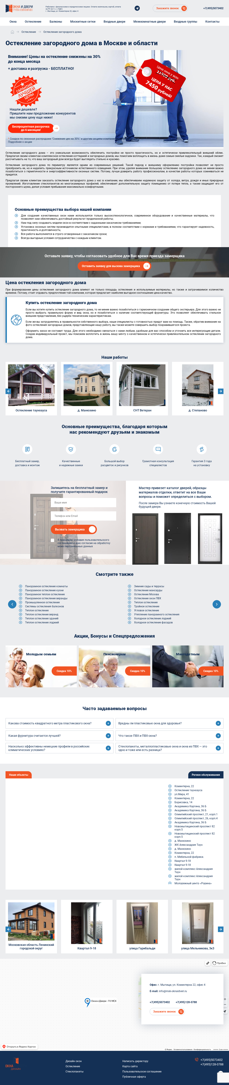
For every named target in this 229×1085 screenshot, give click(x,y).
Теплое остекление (37, 602)
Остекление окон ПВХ (38, 598)
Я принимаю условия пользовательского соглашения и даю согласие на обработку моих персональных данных (84, 543)
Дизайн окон (74, 1061)
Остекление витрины (147, 614)
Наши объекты (18, 774)
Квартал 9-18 (183, 860)
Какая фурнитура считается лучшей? (34, 735)
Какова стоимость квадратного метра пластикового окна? (50, 723)
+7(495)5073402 (213, 8)
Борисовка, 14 (183, 802)
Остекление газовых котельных (154, 618)
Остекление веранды (147, 602)
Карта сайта (130, 1066)
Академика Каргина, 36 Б (190, 806)
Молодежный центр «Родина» (193, 883)
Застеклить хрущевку (147, 586)
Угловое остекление (37, 610)
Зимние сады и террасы (40, 586)
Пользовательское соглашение (141, 1071)
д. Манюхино (183, 840)
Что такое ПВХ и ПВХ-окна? (137, 735)
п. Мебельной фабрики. (189, 856)
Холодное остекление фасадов (44, 622)
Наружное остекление (147, 594)
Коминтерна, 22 (184, 786)
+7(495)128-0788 (186, 1002)
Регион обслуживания (206, 774)
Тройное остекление (37, 606)
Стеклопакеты (74, 1071)
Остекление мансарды (39, 590)
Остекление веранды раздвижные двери (159, 606)
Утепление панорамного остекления (47, 614)
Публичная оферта (134, 1076)
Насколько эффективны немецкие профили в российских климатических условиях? (49, 748)
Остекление (73, 1066)
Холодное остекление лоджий (43, 618)
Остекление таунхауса (188, 790)
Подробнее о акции (20, 141)
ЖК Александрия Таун (189, 844)
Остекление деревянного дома (153, 622)
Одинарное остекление (148, 598)
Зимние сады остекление (150, 590)
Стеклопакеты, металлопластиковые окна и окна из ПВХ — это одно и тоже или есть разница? (162, 748)
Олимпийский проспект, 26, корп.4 (196, 818)
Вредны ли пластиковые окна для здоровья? (150, 723)
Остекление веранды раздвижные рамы (159, 610)
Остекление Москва (37, 594)
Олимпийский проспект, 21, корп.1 (196, 814)
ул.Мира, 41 (182, 794)
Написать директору (135, 1061)
